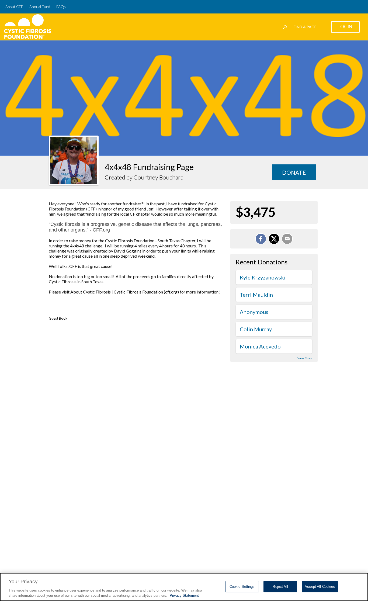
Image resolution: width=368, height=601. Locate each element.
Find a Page (305, 27)
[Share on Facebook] (260, 238)
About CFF (14, 6)
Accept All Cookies (320, 587)
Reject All (280, 587)
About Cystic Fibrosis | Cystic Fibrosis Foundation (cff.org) (124, 291)
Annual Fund (39, 6)
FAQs (61, 6)
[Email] (287, 238)
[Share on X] (274, 238)
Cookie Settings (242, 587)
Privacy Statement (184, 595)
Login (345, 26)
